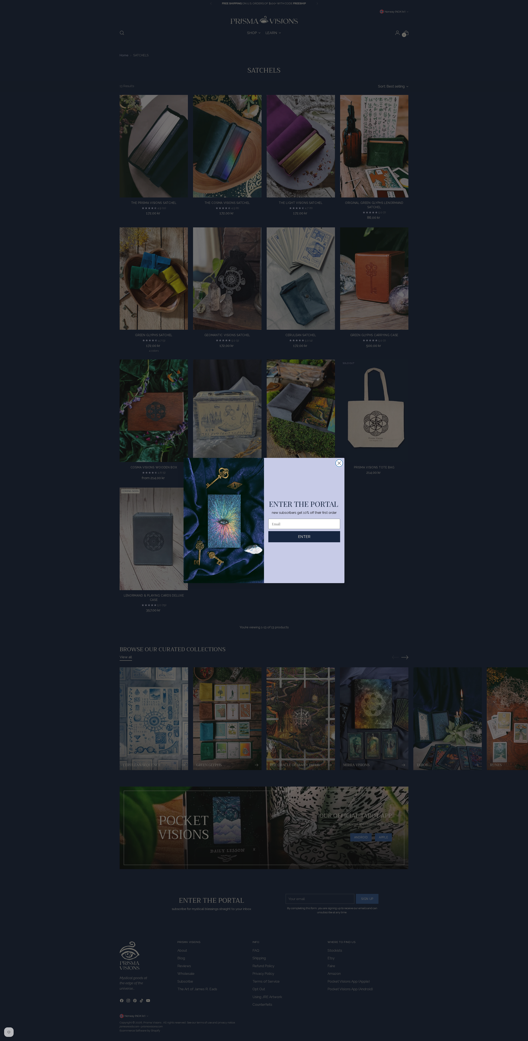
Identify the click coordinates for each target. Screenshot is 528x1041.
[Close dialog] (339, 463)
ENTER (304, 536)
